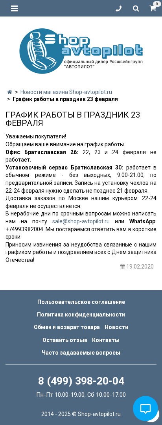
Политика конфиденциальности (81, 314)
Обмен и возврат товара (67, 327)
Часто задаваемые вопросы (81, 353)
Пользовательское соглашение (81, 302)
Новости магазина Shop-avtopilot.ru (66, 92)
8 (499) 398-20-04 (81, 381)
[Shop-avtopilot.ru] (81, 49)
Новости (116, 327)
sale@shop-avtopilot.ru (81, 221)
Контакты (106, 340)
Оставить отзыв (64, 340)
